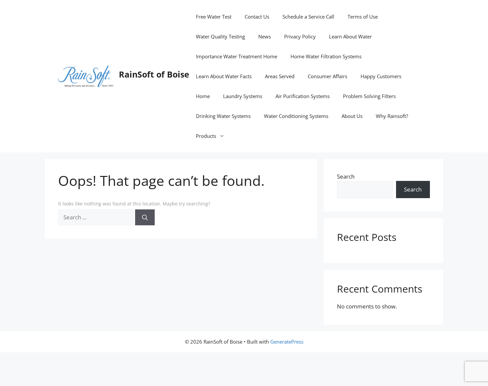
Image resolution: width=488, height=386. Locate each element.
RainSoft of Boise (154, 74)
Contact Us (257, 16)
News (264, 36)
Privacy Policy (300, 36)
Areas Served (279, 76)
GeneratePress (286, 341)
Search (346, 176)
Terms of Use (363, 16)
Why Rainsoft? (392, 116)
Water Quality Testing (220, 36)
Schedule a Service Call (308, 16)
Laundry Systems (242, 96)
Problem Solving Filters (369, 96)
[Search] (145, 217)
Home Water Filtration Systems (326, 56)
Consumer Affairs (327, 76)
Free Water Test (213, 16)
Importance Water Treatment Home (236, 56)
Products (206, 136)
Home (203, 96)
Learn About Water (350, 36)
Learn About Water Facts (224, 76)
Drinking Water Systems (223, 116)
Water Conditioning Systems (296, 116)
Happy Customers (381, 76)
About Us (352, 116)
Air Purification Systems (303, 96)
